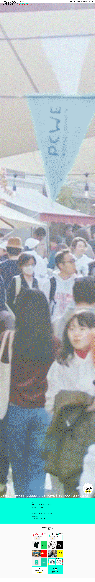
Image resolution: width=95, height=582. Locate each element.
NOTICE (92, 1)
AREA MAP (83, 1)
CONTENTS (78, 1)
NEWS (69, 1)
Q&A (89, 1)
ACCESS (86, 1)
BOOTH (75, 1)
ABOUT (71, 1)
